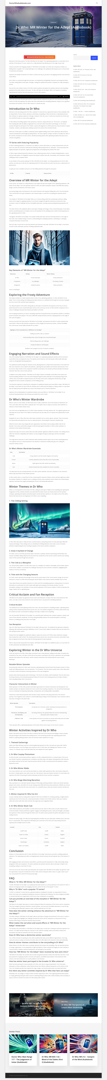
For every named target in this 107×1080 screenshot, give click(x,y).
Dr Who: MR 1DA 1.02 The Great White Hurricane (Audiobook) (83, 96)
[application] (39, 96)
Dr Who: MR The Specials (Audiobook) (83, 120)
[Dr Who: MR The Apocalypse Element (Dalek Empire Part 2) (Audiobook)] (31, 1005)
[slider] (67, 96)
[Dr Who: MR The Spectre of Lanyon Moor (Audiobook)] (76, 1005)
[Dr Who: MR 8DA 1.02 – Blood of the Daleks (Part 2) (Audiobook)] (53, 1050)
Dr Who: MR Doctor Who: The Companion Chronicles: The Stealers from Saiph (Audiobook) (84, 106)
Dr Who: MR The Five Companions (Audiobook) (85, 80)
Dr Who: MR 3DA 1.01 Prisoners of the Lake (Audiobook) (84, 70)
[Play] (11, 96)
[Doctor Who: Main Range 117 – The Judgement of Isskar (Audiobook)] (23, 1050)
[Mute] (63, 96)
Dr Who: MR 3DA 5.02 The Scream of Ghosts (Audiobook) (84, 85)
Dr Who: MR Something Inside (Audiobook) (84, 100)
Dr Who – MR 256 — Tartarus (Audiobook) (84, 111)
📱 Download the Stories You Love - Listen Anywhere (39, 57)
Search (75, 54)
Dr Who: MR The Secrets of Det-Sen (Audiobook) (82, 76)
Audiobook (53, 22)
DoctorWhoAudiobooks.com (20, 3)
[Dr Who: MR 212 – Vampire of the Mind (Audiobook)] (83, 1050)
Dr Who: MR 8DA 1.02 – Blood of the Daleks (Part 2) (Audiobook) (84, 116)
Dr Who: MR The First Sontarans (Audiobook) (84, 124)
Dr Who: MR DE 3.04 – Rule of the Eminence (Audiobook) (84, 90)
